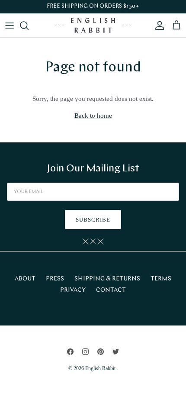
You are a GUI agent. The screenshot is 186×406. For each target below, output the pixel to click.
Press (55, 279)
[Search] (28, 25)
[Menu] (9, 25)
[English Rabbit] (93, 25)
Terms (161, 279)
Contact (111, 290)
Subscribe (93, 219)
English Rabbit (101, 368)
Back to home (93, 115)
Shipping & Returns (107, 279)
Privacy (73, 290)
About (25, 279)
